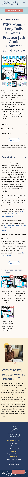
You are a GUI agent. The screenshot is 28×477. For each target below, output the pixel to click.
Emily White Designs (16, 475)
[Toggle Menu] (24, 2)
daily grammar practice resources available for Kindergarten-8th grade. (13, 227)
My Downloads (12, 10)
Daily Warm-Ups (17, 147)
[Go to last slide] (2, 68)
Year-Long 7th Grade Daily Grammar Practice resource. (12, 214)
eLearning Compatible (18, 145)
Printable (4, 147)
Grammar (10, 147)
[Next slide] (25, 68)
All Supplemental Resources (11, 19)
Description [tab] (8, 157)
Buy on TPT (14, 140)
